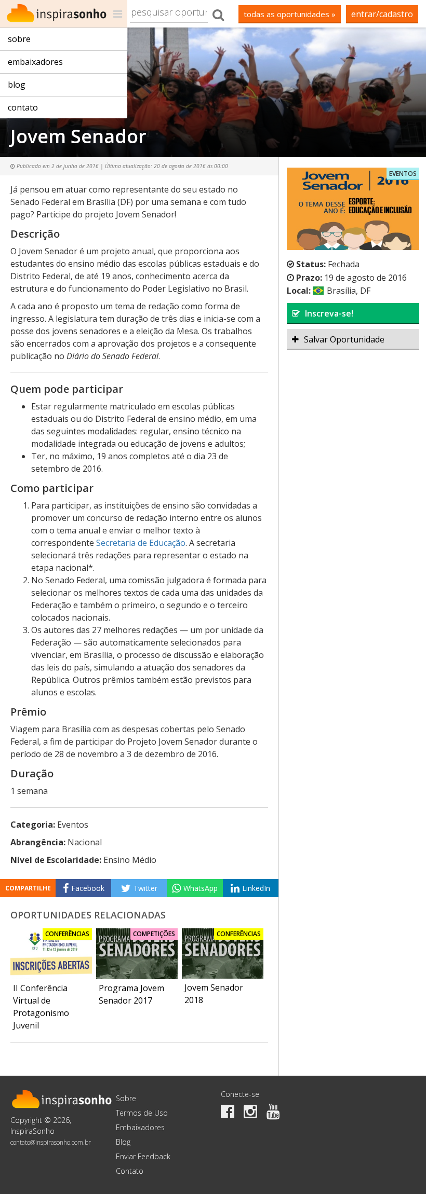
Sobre (19, 39)
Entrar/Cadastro (382, 14)
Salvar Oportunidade (344, 339)
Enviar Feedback (143, 1156)
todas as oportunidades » (290, 14)
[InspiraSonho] (63, 14)
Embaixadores (35, 61)
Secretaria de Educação (140, 542)
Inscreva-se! (329, 313)
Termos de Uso (142, 1113)
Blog (16, 84)
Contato (23, 107)
